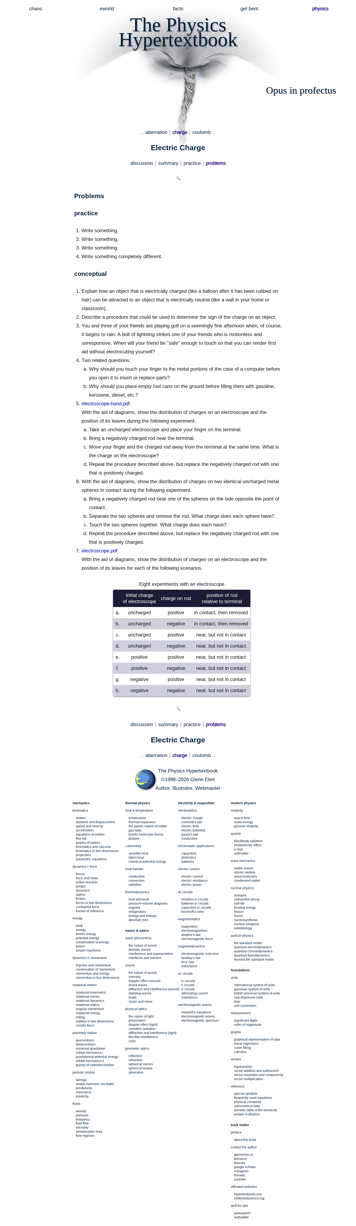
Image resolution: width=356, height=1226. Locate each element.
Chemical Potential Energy (147, 861)
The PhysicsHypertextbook (178, 32)
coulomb (201, 132)
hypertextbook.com (248, 1194)
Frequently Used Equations (253, 1097)
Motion (81, 818)
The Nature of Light (141, 1016)
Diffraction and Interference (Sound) (154, 989)
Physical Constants (247, 1102)
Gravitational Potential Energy (97, 1056)
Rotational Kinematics (91, 992)
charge (179, 132)
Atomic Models (244, 872)
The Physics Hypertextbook (188, 771)
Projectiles (83, 855)
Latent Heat (136, 857)
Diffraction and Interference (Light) (152, 1033)
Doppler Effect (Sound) (144, 981)
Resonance (83, 1092)
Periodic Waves (140, 949)
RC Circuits (188, 981)
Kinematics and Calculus (93, 847)
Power (80, 946)
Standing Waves (140, 993)
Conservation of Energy (92, 942)
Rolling (80, 1017)
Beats (133, 997)
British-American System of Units (257, 993)
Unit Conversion (245, 1005)
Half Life (239, 903)
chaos (35, 8)
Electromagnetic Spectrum (200, 1020)
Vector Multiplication (248, 1079)
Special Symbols (246, 1093)
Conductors (189, 838)
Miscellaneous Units (248, 997)
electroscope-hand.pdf (106, 403)
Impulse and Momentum (93, 965)
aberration (156, 132)
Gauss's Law (189, 834)
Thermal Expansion (142, 822)
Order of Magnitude (247, 1024)
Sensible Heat (138, 853)
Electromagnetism (194, 930)
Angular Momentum (90, 1009)
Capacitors (188, 853)
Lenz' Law (187, 962)
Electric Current (192, 876)
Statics (80, 894)
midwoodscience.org (249, 1198)
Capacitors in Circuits (196, 907)
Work (79, 925)
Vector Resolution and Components (258, 1075)
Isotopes (240, 895)
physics (320, 8)
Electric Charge (192, 818)
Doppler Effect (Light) (143, 1024)
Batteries (187, 861)
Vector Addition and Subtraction (256, 1070)
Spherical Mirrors (141, 1064)
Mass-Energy (243, 822)
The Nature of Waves (143, 945)
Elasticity (82, 1096)
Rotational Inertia (87, 996)
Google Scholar (245, 1167)
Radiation (135, 884)
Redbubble (241, 1217)
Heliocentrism (85, 1044)
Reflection (135, 1056)
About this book (245, 1140)
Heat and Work (139, 899)
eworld (107, 8)
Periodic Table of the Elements (255, 1110)
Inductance (189, 966)
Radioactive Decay (247, 899)
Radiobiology (243, 928)
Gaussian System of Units (252, 989)
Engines (134, 907)
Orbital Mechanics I (89, 1052)
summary (168, 163)
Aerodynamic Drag (89, 1131)
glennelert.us (243, 1154)
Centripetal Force (87, 907)
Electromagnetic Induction (200, 953)
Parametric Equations (91, 859)
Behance (240, 1158)
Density (81, 1111)
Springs (81, 1080)
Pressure (82, 1115)
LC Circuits (188, 989)
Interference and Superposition (151, 953)
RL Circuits (187, 985)
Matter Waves (243, 868)
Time (237, 1001)
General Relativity (246, 826)
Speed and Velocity (89, 826)
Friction (80, 898)
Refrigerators (137, 911)
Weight (80, 886)
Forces (80, 874)
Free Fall (81, 838)
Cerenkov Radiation (142, 1028)
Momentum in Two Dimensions (97, 977)
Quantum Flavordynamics (252, 955)
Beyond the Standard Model (254, 959)
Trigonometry (243, 1066)
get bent (249, 8)
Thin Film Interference (143, 1037)
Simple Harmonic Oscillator (95, 1084)
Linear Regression (246, 1043)
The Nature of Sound (143, 972)
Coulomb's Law (191, 822)
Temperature (137, 818)
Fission (239, 911)
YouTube (240, 1179)
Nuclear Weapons (246, 924)
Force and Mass (87, 878)
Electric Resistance (194, 880)
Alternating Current (194, 993)
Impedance (189, 997)
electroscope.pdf (99, 550)
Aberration (136, 1072)
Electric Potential (193, 830)
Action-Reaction (86, 882)
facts (178, 8)
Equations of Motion (90, 834)
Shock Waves (138, 985)
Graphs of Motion (88, 842)
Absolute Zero (138, 920)
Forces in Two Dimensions (94, 903)
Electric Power (191, 884)
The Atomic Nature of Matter (148, 826)
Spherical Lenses (140, 1068)
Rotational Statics (88, 1005)
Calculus (240, 1052)
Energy (81, 930)
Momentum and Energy (92, 973)
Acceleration (85, 830)
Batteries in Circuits (194, 903)
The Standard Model (248, 943)
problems (216, 163)
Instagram (241, 1171)
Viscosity (82, 1127)
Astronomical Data (247, 1106)
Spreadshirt (242, 1213)
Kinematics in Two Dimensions (97, 851)
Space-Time (242, 818)
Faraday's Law (190, 958)
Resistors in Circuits (194, 899)
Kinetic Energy (86, 934)
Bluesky (239, 1163)
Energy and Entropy (143, 916)
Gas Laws (135, 830)
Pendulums (84, 1088)
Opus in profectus (301, 90)
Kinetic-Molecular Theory (146, 834)
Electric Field (190, 826)
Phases (134, 838)
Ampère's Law (191, 934)
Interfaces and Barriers (145, 958)
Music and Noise (140, 1001)
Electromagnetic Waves (198, 1016)
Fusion (238, 916)
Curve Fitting (242, 1047)
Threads (239, 1175)
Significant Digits (246, 1020)
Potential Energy (87, 938)
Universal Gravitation (90, 1048)
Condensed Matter (247, 880)
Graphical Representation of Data (257, 1039)
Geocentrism (85, 1040)
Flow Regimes (85, 1135)
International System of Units (254, 985)
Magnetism (189, 926)
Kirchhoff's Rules (192, 911)
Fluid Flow (82, 1123)
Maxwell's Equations (196, 1012)
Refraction (135, 1060)
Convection (136, 880)
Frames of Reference (90, 911)
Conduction (137, 876)
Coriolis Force (85, 1025)
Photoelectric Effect (247, 845)
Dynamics (83, 890)
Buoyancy (83, 1119)
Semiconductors (245, 876)
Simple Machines (88, 950)
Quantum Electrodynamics (253, 947)
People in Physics (247, 1114)
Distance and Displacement (95, 822)
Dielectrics (188, 857)
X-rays (238, 849)
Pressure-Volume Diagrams (148, 903)
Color (132, 1041)
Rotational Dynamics (90, 1000)
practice (192, 163)
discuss (141, 163)
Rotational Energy (88, 1013)
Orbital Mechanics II (90, 1061)
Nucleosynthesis (246, 920)
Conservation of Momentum (95, 969)
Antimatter (241, 853)
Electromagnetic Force (197, 939)
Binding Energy (245, 907)
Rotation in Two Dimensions (95, 1021)
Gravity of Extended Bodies (95, 1065)
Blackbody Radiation (248, 841)
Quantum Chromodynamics (253, 951)
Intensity (135, 977)
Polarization (137, 1020)
